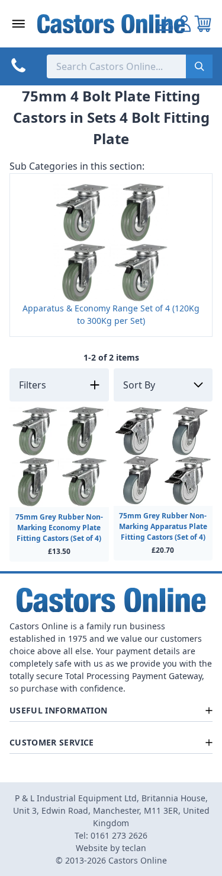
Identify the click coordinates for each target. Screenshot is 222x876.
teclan (134, 847)
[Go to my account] (165, 23)
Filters (32, 384)
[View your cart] (203, 23)
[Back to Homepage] (111, 23)
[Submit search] (199, 66)
